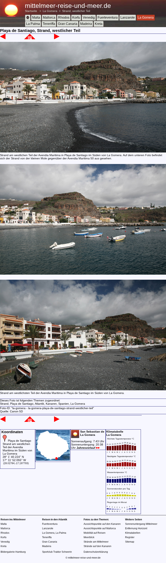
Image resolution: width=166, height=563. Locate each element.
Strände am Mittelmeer (96, 541)
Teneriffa (49, 23)
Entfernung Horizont (136, 528)
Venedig (89, 17)
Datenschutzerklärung (96, 551)
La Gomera (50, 11)
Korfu (76, 17)
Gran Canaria (67, 23)
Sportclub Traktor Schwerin (57, 551)
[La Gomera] (29, 38)
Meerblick (89, 537)
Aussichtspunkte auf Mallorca (100, 528)
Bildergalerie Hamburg (13, 551)
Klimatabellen (132, 532)
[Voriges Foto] (2, 38)
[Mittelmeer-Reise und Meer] (28, 18)
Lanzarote (127, 17)
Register (129, 537)
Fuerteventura (108, 17)
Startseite (31, 11)
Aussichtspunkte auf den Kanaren (102, 524)
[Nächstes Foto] (57, 38)
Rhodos (63, 17)
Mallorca (49, 17)
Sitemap (129, 541)
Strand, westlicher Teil (76, 11)
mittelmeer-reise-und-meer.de (68, 5)
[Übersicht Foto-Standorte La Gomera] (53, 459)
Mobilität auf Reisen (94, 532)
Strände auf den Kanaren (97, 546)
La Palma (33, 23)
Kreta (98, 23)
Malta (36, 17)
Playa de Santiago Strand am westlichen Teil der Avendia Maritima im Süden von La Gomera (17, 447)
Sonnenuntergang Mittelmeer (141, 524)
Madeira (86, 23)
